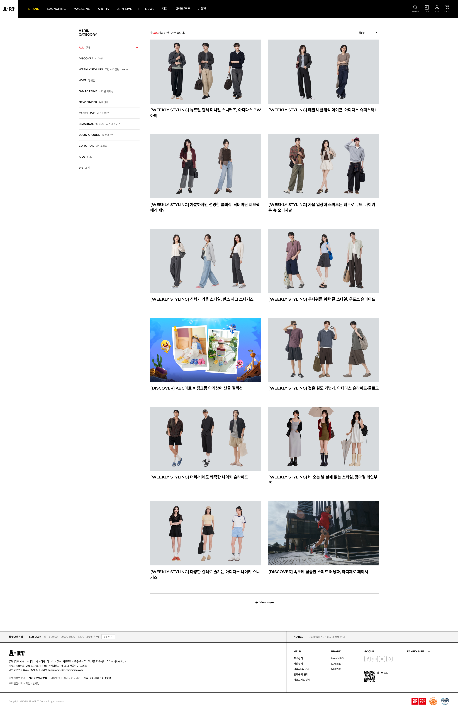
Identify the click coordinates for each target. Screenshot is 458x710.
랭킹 (165, 9)
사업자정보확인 (17, 678)
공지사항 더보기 (450, 636)
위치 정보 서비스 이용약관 (97, 678)
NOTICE (298, 636)
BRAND (33, 9)
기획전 (202, 9)
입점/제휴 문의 (301, 669)
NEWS (149, 9)
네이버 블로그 (375, 659)
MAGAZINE (82, 9)
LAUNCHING (56, 9)
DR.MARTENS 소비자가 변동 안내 (327, 637)
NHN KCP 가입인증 (433, 701)
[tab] (109, 47)
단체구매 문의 (301, 674)
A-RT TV (103, 9)
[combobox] (368, 33)
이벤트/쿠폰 (183, 9)
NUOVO (336, 669)
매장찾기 (298, 663)
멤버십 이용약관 (72, 678)
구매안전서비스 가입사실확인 (24, 683)
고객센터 (298, 658)
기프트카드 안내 (302, 679)
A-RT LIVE (124, 9)
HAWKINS (337, 658)
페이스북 (367, 659)
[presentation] (109, 47)
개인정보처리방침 (38, 678)
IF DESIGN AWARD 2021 (418, 701)
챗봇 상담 (107, 636)
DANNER (336, 663)
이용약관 (55, 678)
